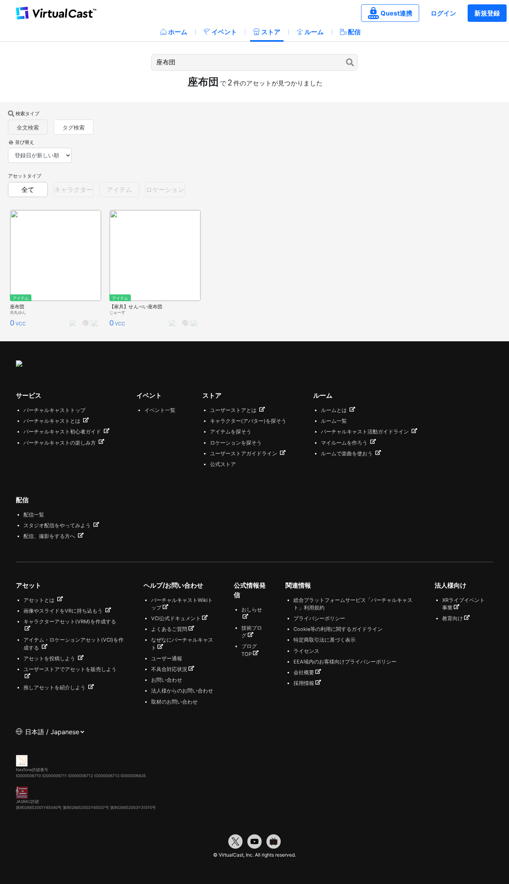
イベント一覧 (159, 410)
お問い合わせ (166, 680)
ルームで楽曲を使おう (347, 454)
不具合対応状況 (169, 669)
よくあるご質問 (169, 629)
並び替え (24, 142)
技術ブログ (251, 631)
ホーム (177, 32)
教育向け (452, 618)
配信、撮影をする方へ (50, 536)
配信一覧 (33, 515)
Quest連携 (396, 13)
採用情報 (303, 683)
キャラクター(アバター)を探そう (248, 421)
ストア (270, 32)
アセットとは (39, 600)
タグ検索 (73, 127)
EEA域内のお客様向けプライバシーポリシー (344, 662)
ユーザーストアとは (234, 410)
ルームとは (334, 410)
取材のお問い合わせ (174, 702)
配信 (354, 32)
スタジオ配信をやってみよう (57, 525)
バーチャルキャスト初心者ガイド (63, 432)
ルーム (314, 32)
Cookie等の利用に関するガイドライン (338, 629)
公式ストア (223, 464)
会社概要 (303, 672)
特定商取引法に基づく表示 (324, 640)
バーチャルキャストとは (52, 421)
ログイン (443, 13)
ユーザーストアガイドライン (244, 454)
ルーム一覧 (334, 421)
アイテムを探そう (230, 432)
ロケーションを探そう (236, 443)
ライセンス (306, 651)
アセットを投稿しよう (50, 659)
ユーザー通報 (166, 659)
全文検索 (28, 127)
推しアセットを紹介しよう (55, 688)
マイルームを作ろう (345, 443)
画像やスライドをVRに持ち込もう (63, 611)
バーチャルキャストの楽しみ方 (60, 443)
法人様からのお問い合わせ (182, 691)
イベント (224, 32)
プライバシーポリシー (319, 618)
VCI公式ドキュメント (176, 618)
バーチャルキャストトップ (54, 410)
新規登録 (487, 13)
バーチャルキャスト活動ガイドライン (365, 432)
